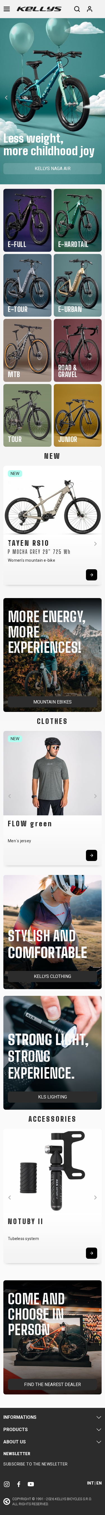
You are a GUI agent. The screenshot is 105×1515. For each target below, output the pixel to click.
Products (15, 1429)
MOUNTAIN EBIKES (52, 702)
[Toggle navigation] (6, 9)
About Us (14, 1442)
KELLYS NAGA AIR (53, 168)
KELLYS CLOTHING (52, 976)
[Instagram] (6, 1484)
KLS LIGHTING (52, 1097)
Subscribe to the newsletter (35, 1464)
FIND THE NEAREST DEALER (52, 1384)
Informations (19, 1417)
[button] (6, 97)
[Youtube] (30, 1484)
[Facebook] (18, 1484)
